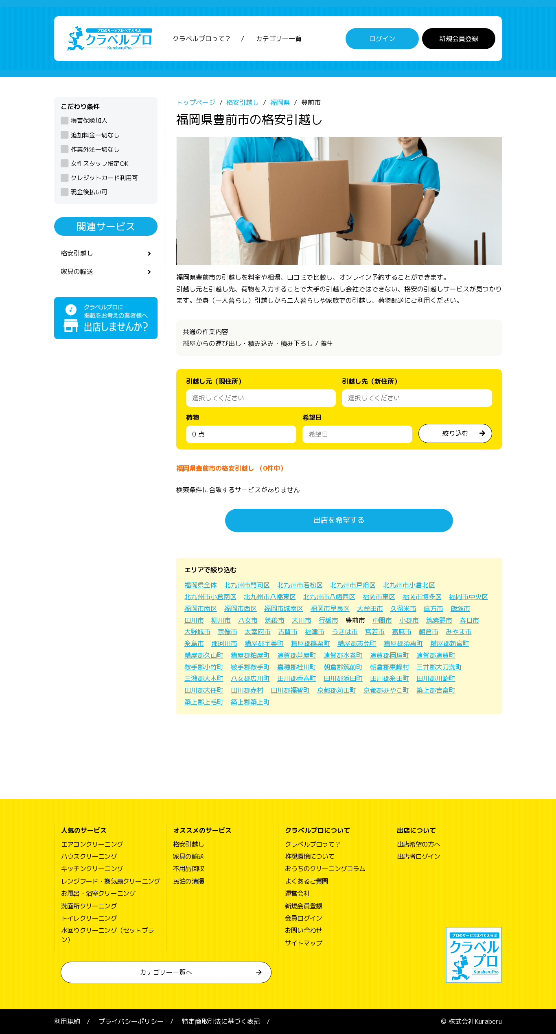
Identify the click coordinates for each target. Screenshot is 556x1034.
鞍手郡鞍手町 (250, 667)
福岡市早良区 (330, 608)
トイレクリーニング (89, 918)
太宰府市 (258, 631)
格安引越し (77, 253)
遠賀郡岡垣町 (389, 655)
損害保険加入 (89, 120)
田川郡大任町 (203, 690)
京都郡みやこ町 (386, 690)
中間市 (382, 620)
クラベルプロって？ (202, 38)
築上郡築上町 (250, 701)
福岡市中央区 (468, 596)
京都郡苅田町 (336, 690)
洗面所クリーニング (89, 905)
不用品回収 (188, 868)
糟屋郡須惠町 (403, 643)
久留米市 (403, 608)
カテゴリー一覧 (279, 38)
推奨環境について (310, 856)
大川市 (301, 620)
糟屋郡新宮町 (449, 643)
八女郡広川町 (250, 678)
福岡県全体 (200, 584)
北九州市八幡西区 (329, 596)
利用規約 (67, 1021)
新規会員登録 (458, 38)
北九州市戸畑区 (353, 584)
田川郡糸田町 (389, 678)
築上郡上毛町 (203, 701)
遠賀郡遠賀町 (435, 655)
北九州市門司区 (247, 584)
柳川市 (221, 620)
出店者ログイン (418, 856)
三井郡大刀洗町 (439, 667)
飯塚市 (460, 608)
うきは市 (345, 631)
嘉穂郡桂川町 (296, 667)
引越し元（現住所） (215, 381)
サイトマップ (303, 942)
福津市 (314, 631)
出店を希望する (339, 520)
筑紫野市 (439, 620)
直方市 (433, 608)
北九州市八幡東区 (270, 596)
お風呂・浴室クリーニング (98, 893)
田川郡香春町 (296, 678)
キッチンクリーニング (92, 868)
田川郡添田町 (343, 678)
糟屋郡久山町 (203, 655)
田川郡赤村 (247, 690)
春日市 (469, 620)
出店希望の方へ (418, 844)
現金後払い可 (89, 192)
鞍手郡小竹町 (203, 667)
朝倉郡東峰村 (389, 667)
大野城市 (197, 631)
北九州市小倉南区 (210, 596)
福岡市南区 (200, 608)
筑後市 (275, 620)
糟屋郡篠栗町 (310, 643)
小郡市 (409, 620)
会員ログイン (303, 918)
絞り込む (455, 433)
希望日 (312, 417)
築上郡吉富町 (435, 690)
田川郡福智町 (290, 690)
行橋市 (328, 620)
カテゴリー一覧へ (166, 972)
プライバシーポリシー (131, 1021)
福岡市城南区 (283, 608)
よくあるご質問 (306, 881)
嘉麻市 (402, 631)
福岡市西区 (240, 608)
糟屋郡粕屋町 (250, 655)
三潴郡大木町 (203, 678)
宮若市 (375, 631)
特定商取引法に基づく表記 (221, 1021)
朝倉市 (428, 631)
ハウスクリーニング (89, 856)
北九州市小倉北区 (409, 584)
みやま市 (459, 631)
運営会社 (297, 893)
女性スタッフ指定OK (100, 163)
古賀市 (288, 631)
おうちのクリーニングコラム (325, 868)
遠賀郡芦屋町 (296, 655)
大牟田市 (370, 608)
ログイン (382, 38)
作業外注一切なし (95, 149)
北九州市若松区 (300, 584)
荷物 (192, 417)
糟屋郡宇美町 (264, 643)
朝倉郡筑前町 (343, 667)
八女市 (248, 620)
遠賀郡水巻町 (343, 655)
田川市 (194, 620)
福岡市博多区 (422, 596)
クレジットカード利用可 (104, 178)
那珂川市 (224, 643)
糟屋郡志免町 (357, 643)
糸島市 (194, 643)
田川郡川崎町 (435, 678)
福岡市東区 (379, 596)
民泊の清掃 (188, 881)
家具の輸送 (77, 271)
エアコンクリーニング (92, 844)
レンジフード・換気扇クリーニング (110, 881)
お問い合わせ (303, 930)
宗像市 (227, 631)
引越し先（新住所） (371, 381)
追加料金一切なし (95, 135)
